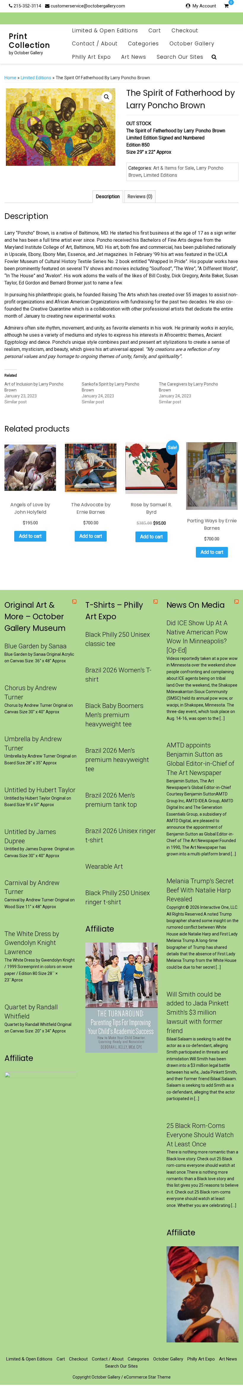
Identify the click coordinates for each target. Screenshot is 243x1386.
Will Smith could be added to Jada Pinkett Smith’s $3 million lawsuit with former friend (198, 1013)
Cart (154, 30)
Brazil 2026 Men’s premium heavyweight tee (117, 760)
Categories (143, 43)
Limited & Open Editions (105, 30)
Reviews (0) (139, 196)
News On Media (196, 605)
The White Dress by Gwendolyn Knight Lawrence (31, 943)
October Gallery (192, 43)
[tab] (107, 196)
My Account (204, 6)
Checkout (185, 30)
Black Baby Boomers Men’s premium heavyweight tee (114, 715)
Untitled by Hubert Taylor (40, 790)
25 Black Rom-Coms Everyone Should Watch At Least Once (200, 1135)
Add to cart (30, 536)
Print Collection (29, 40)
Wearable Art (104, 866)
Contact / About (95, 43)
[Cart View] (226, 6)
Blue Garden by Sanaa (35, 646)
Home (10, 77)
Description (108, 196)
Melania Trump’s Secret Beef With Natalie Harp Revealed (200, 890)
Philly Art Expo (91, 57)
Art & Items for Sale (173, 168)
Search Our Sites (180, 57)
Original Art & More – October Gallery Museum (34, 617)
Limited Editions (36, 77)
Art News (133, 57)
